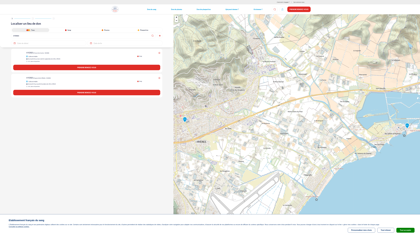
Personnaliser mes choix (361, 230)
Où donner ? (258, 9)
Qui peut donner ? (232, 9)
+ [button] (176, 17)
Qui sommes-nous (298, 2)
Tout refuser (386, 230)
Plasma (106, 30)
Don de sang (151, 9)
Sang (69, 30)
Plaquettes (144, 30)
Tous (33, 30)
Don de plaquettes (204, 9)
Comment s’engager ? (283, 2)
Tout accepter (405, 230)
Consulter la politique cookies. (19, 226)
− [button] (176, 20)
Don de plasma (176, 9)
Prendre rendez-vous (299, 9)
